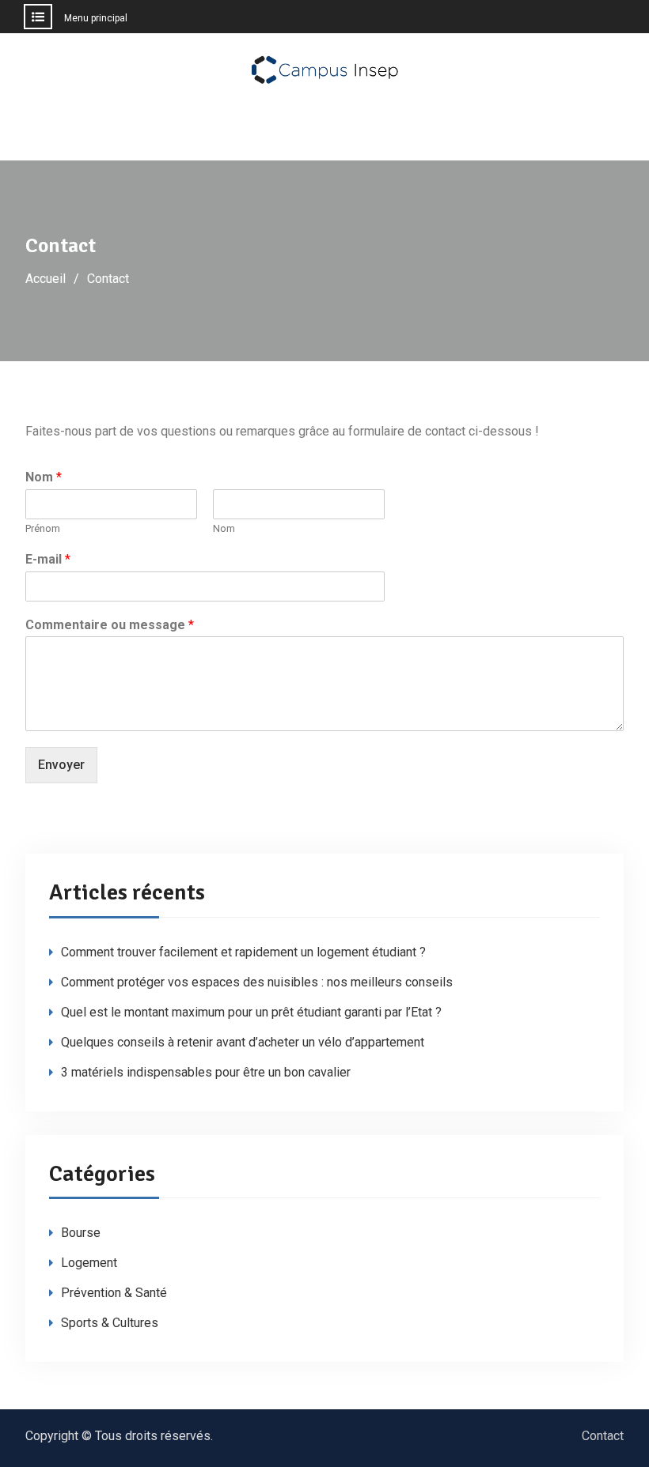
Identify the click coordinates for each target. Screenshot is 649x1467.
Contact (603, 1435)
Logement (89, 1262)
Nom (43, 477)
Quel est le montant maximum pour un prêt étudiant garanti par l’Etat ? (251, 1012)
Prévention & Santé (114, 1292)
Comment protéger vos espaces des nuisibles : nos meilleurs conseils (257, 982)
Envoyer (61, 764)
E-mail (47, 559)
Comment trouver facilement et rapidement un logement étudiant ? (243, 952)
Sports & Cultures (109, 1322)
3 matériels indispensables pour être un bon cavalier (206, 1072)
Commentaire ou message (109, 624)
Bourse (81, 1232)
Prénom (42, 528)
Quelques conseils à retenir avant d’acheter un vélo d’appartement (242, 1042)
